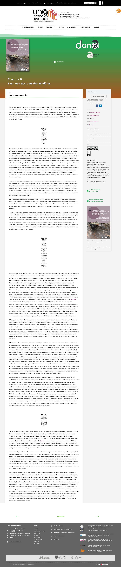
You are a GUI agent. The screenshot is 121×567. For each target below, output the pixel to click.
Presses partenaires (28, 27)
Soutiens (96, 27)
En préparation (71, 27)
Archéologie (60, 62)
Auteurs (40, 27)
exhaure (41, 441)
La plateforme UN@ (14, 525)
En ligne (61, 27)
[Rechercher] (95, 3)
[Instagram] (100, 4)
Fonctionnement (85, 27)
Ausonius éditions (94, 121)
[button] (97, 106)
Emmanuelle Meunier (18, 95)
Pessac (91, 124)
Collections (49, 27)
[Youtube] (102, 4)
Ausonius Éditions (94, 115)
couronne (73, 299)
